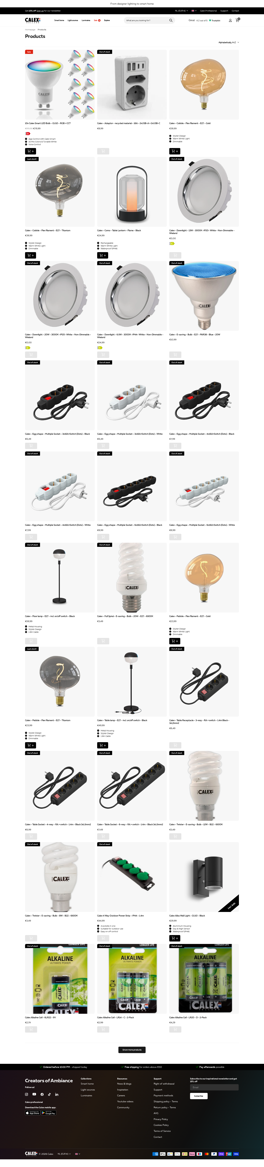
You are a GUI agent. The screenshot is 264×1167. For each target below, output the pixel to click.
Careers (121, 1095)
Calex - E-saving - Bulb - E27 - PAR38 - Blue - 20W (194, 334)
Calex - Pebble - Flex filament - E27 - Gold (190, 616)
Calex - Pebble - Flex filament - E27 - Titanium (47, 720)
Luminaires (86, 20)
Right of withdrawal (164, 1083)
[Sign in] (230, 20)
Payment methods (163, 1095)
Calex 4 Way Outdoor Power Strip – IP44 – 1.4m (120, 915)
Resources (122, 1078)
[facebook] (42, 1094)
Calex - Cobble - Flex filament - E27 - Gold (190, 123)
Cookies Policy (161, 1125)
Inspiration (122, 1089)
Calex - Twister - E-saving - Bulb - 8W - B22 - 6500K (51, 915)
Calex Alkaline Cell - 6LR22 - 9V (40, 1017)
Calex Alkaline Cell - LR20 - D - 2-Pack (188, 1017)
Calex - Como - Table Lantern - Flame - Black (119, 230)
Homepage (30, 29)
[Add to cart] (30, 151)
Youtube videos (125, 1101)
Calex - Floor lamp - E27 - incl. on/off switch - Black (50, 616)
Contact (158, 1136)
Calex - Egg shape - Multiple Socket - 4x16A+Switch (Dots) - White (58, 525)
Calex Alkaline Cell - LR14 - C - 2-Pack (115, 1017)
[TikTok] (49, 1094)
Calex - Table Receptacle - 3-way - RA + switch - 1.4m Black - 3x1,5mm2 (199, 721)
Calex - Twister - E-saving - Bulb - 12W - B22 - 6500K (196, 824)
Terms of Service (162, 1130)
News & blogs (124, 1083)
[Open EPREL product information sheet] (60, 133)
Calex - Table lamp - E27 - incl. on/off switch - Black (122, 720)
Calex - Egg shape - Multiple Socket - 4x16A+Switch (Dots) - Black (201, 433)
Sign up (40, 10)
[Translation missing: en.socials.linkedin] (56, 1094)
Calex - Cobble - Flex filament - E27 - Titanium (47, 230)
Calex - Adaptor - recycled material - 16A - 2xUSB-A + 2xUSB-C (128, 123)
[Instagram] (26, 1094)
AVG (156, 1113)
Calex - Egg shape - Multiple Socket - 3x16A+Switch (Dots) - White (130, 433)
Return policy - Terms (165, 1107)
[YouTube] (34, 1094)
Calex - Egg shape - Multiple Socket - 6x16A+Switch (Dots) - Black (129, 525)
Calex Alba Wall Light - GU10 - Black (187, 915)
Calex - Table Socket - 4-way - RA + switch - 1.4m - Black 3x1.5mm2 (58, 824)
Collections (86, 1078)
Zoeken (171, 20)
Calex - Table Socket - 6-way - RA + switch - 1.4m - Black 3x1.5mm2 (130, 824)
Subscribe (199, 1096)
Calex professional (34, 1102)
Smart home (59, 20)
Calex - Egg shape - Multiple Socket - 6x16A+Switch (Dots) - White (202, 525)
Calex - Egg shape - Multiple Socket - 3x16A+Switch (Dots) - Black (57, 433)
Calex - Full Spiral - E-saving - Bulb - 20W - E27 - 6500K (125, 616)
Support (157, 1078)
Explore (107, 20)
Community (123, 1107)
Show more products (132, 1050)
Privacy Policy (161, 1119)
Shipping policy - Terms (166, 1101)
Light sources (73, 20)
